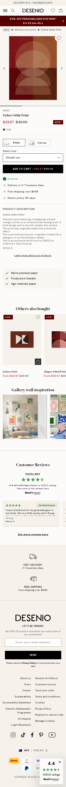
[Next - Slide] (62, 68)
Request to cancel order (49, 714)
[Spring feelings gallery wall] (25, 417)
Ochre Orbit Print (51, 29)
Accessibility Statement (17, 702)
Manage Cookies (45, 720)
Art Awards (24, 718)
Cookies (40, 702)
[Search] (13, 10)
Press (27, 684)
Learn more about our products (32, 255)
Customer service (45, 684)
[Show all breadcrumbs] (6, 30)
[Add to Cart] (38, 362)
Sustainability (23, 696)
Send (33, 654)
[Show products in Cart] (61, 10)
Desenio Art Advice (46, 678)
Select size (9, 151)
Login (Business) (21, 724)
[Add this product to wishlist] (59, 37)
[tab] (11, 104)
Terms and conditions (47, 696)
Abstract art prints (26, 29)
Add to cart (33, 168)
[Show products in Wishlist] (53, 10)
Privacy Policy (29, 663)
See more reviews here (33, 534)
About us (25, 678)
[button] (51, 771)
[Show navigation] (5, 10)
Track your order (44, 690)
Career (27, 690)
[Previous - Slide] (4, 68)
